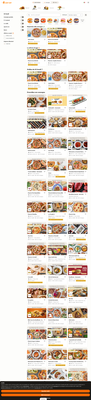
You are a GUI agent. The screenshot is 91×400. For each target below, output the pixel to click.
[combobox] (45, 15)
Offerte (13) (9, 35)
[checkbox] (30, 21)
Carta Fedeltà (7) (10, 38)
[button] (6, 2)
